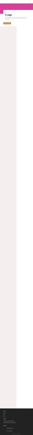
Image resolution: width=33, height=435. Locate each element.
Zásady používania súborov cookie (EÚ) (9, 422)
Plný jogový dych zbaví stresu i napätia (12, 322)
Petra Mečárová (7, 97)
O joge (10, 97)
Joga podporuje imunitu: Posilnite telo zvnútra (14, 95)
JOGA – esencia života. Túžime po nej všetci (13, 397)
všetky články (7, 23)
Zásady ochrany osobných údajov (8, 421)
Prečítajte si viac (26, 101)
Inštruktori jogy (11, 173)
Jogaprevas (6, 398)
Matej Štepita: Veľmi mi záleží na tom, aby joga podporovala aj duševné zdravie (14, 171)
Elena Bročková (7, 173)
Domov (4, 413)
